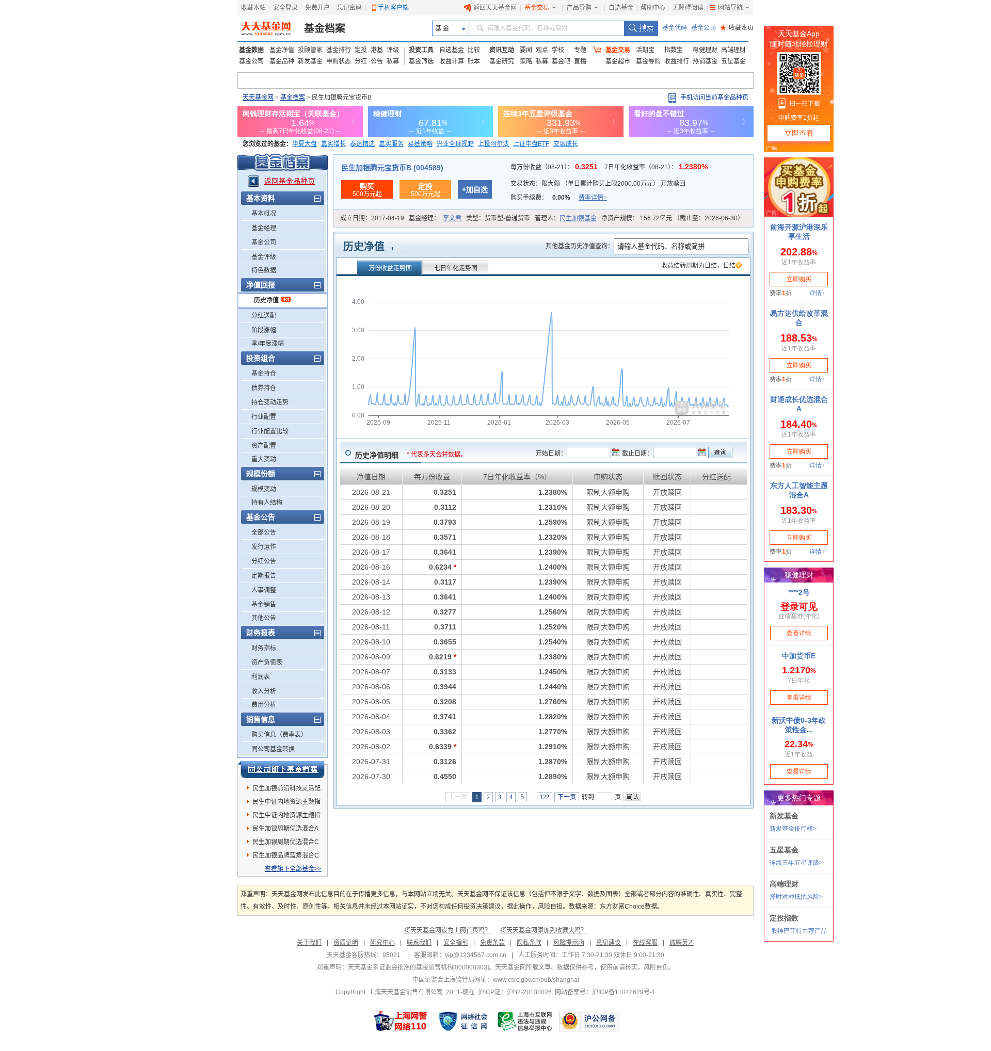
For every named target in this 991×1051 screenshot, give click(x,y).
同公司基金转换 (273, 749)
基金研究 (501, 61)
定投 (361, 50)
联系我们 (419, 942)
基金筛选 (421, 61)
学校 (558, 50)
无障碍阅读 (688, 7)
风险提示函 (568, 942)
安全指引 (455, 942)
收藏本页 (737, 27)
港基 (377, 50)
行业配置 (263, 417)
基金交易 (536, 7)
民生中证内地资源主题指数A (286, 803)
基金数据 (251, 50)
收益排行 (676, 61)
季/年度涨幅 (267, 343)
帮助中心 (653, 7)
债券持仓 (263, 388)
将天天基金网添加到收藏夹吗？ (543, 930)
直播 (580, 61)
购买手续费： (558, 197)
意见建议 (608, 942)
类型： (498, 218)
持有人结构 (266, 502)
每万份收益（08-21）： (555, 167)
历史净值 (266, 300)
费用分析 (263, 704)
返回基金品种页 (289, 181)
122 (544, 797)
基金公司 (703, 27)
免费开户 (317, 7)
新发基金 (310, 61)
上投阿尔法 (493, 144)
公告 (377, 61)
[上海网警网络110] (400, 1021)
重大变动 (263, 459)
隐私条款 (529, 942)
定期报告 (263, 575)
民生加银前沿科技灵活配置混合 (286, 790)
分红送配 (263, 315)
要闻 (526, 50)
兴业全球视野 (455, 144)
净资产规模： (672, 218)
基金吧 (561, 61)
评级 (393, 50)
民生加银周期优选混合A (285, 828)
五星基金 (733, 61)
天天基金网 (258, 97)
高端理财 (733, 50)
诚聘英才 (681, 942)
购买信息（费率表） (279, 734)
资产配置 (263, 445)
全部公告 (263, 532)
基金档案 (324, 28)
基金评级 (263, 257)
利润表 (260, 677)
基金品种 (281, 61)
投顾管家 (310, 50)
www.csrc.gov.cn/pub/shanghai (536, 979)
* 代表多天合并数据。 (437, 454)
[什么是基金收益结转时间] (739, 266)
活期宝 (645, 50)
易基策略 (420, 144)
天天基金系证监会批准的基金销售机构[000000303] (418, 967)
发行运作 (263, 547)
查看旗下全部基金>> (293, 868)
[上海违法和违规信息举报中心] (525, 1021)
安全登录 (285, 7)
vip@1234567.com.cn (475, 955)
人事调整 (263, 590)
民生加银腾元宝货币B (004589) (392, 168)
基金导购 (648, 61)
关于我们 (309, 942)
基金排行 (338, 50)
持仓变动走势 (270, 402)
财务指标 (263, 648)
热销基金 (705, 61)
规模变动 (263, 489)
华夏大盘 (304, 144)
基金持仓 (263, 373)
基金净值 (281, 50)
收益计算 (451, 61)
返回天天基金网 (495, 7)
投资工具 (421, 50)
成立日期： (372, 218)
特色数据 (263, 270)
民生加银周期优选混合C (285, 842)
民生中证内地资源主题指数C (286, 817)
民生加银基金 (578, 218)
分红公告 (263, 561)
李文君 (452, 218)
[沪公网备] (589, 1021)
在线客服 (645, 942)
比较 (474, 50)
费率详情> (593, 197)
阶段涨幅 (263, 330)
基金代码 (674, 27)
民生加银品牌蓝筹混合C (285, 855)
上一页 (458, 797)
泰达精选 (362, 144)
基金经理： (435, 218)
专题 (580, 50)
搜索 (641, 28)
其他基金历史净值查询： (580, 246)
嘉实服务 (391, 144)
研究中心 (382, 942)
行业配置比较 (270, 431)
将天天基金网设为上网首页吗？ (447, 930)
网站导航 (730, 7)
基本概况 (263, 213)
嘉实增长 (333, 144)
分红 (361, 61)
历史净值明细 (376, 455)
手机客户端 (393, 7)
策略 (526, 61)
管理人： (566, 218)
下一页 (566, 797)
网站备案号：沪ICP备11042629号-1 (605, 992)
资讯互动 (501, 50)
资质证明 (345, 942)
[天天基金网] (267, 28)
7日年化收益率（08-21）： (656, 167)
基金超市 (617, 61)
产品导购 (579, 7)
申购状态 (338, 61)
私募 (393, 61)
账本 (474, 61)
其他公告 (263, 618)
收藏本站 (253, 7)
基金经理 (263, 228)
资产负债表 (266, 662)
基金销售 (263, 604)
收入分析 (263, 691)
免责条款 (492, 942)
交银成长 (565, 144)
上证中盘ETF (531, 144)
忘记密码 (349, 7)
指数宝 (673, 50)
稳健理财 (705, 50)
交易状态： (597, 183)
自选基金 (621, 7)
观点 (542, 50)
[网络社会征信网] (463, 1021)
